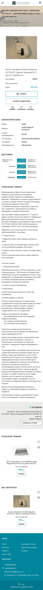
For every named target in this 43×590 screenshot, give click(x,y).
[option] (21, 47)
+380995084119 (10, 568)
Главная (4, 21)
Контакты (5, 547)
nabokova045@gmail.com (14, 572)
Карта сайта (6, 554)
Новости (5, 551)
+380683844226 (10, 565)
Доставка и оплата (29, 544)
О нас (4, 544)
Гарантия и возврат (29, 547)
